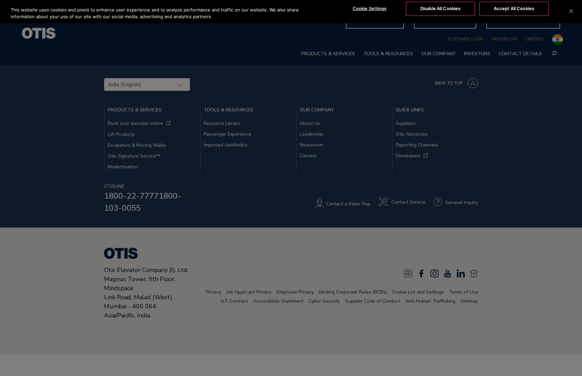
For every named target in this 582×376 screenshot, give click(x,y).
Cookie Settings (370, 8)
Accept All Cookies (514, 8)
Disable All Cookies (440, 8)
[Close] (571, 11)
